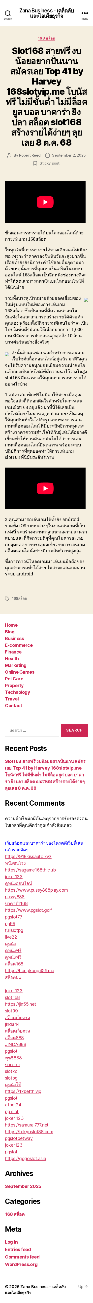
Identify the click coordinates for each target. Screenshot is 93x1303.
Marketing (16, 665)
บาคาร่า (12, 1064)
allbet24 (13, 1104)
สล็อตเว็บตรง (17, 1017)
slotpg (11, 1078)
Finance (13, 651)
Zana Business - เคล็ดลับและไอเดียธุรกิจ (46, 13)
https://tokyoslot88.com (29, 1131)
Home (11, 625)
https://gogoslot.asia (25, 1158)
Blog (9, 631)
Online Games (19, 672)
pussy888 (15, 896)
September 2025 (23, 1186)
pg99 (10, 923)
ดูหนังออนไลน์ (18, 883)
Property (14, 685)
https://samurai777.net (27, 1125)
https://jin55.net (20, 1004)
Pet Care (14, 678)
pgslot (11, 1051)
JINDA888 (15, 1044)
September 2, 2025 (69, 155)
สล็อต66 (13, 977)
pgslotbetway (19, 1138)
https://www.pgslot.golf (28, 910)
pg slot (12, 1111)
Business (14, 638)
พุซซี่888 (13, 1057)
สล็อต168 (14, 963)
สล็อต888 (14, 1037)
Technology (17, 692)
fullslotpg (14, 930)
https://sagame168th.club (30, 869)
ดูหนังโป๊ (13, 1084)
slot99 (11, 1010)
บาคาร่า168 (16, 903)
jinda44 (12, 1024)
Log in (11, 1242)
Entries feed (18, 1249)
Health (12, 658)
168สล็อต (19, 598)
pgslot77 (13, 916)
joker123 (14, 876)
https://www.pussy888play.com (36, 890)
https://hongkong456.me (29, 970)
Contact (13, 705)
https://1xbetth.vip (23, 1091)
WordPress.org (21, 1264)
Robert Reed (29, 155)
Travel (12, 698)
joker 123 (14, 1118)
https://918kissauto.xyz (28, 856)
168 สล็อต (46, 38)
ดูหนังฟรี (13, 950)
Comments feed (22, 1257)
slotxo (11, 1071)
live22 (11, 937)
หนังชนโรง (15, 863)
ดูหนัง (10, 943)
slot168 (12, 997)
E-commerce (18, 645)
